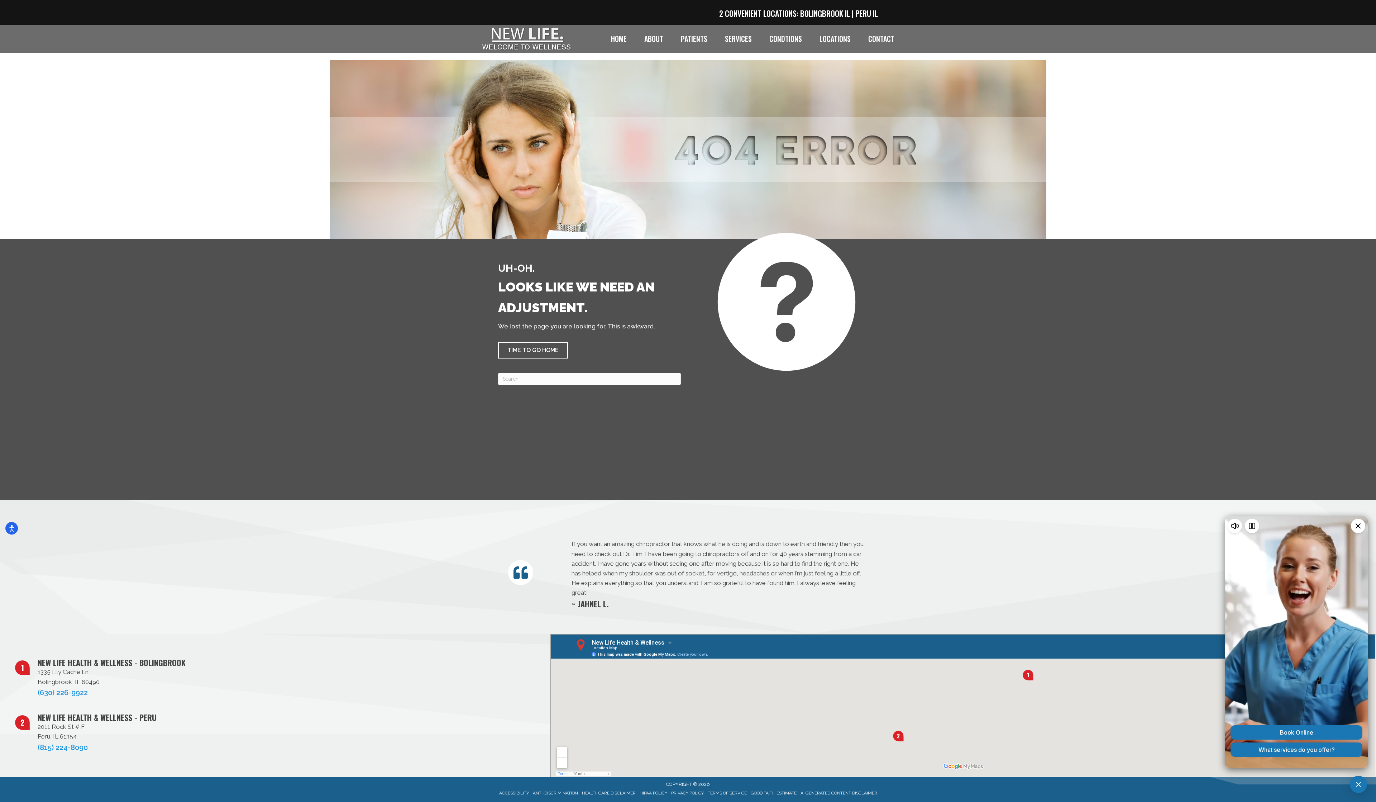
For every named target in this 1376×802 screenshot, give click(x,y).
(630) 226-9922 (63, 692)
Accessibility (514, 793)
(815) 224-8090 (63, 747)
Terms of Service (727, 793)
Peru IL (866, 13)
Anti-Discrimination (555, 793)
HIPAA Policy (653, 793)
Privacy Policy (687, 793)
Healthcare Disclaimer (609, 793)
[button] (533, 350)
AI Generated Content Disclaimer (839, 793)
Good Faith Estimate (774, 793)
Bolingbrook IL (825, 13)
